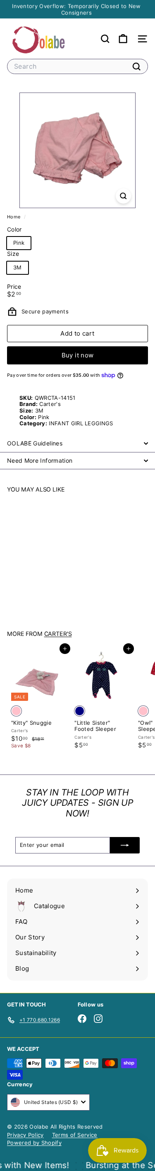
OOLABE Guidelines (34, 443)
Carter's (58, 633)
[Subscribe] (125, 845)
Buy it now (78, 355)
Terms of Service (75, 1135)
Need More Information (39, 460)
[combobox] (77, 66)
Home (14, 217)
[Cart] (123, 38)
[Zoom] (123, 196)
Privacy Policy (25, 1135)
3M (17, 267)
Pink (18, 242)
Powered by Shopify (34, 1142)
